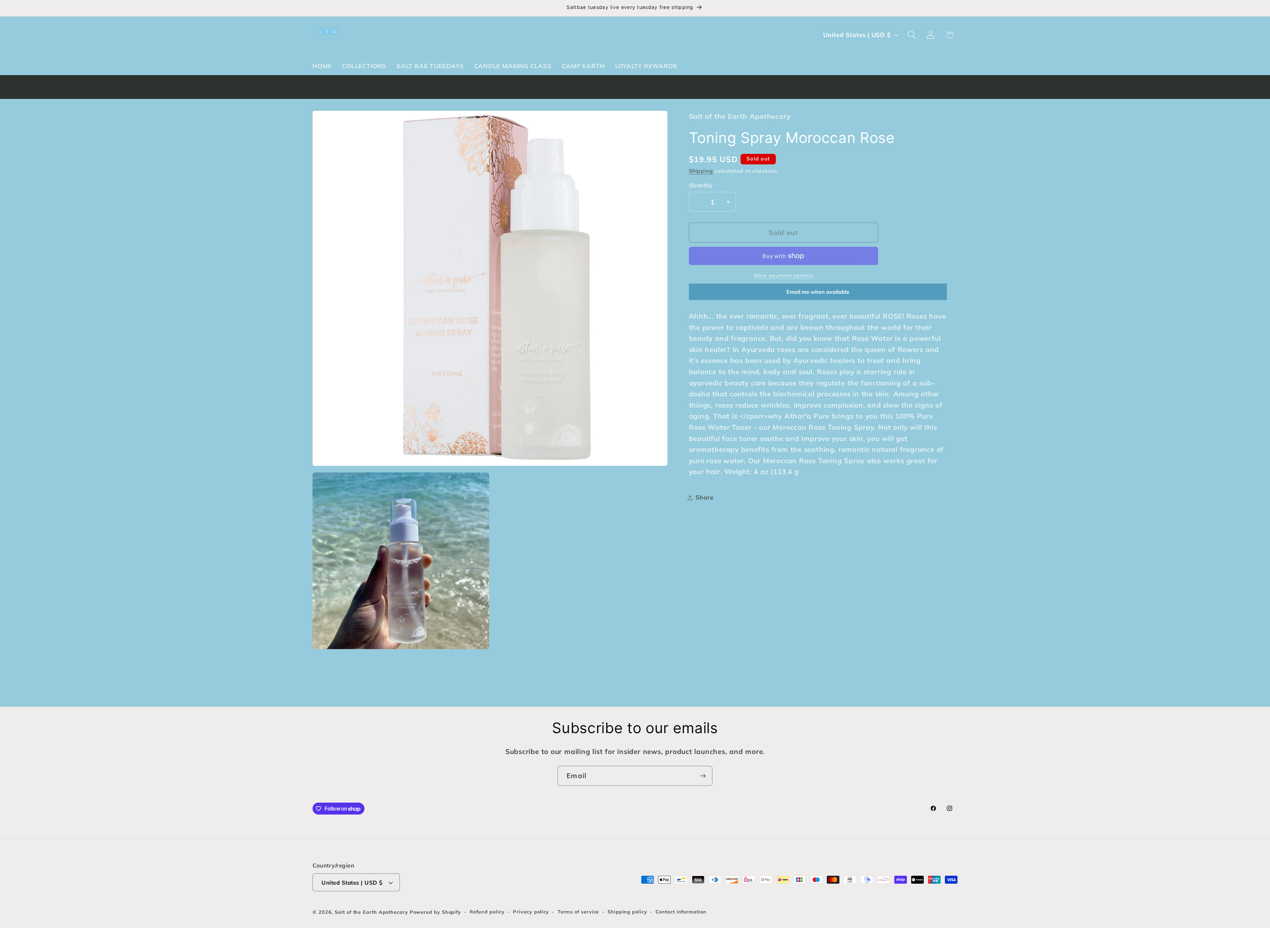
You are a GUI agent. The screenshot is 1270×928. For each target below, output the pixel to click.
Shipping (701, 170)
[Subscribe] (702, 776)
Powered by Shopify (435, 912)
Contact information (681, 912)
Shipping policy (627, 912)
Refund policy (487, 912)
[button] (912, 34)
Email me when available (817, 291)
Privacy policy (531, 912)
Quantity (701, 185)
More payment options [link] (783, 275)
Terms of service (578, 912)
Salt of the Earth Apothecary (372, 912)
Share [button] (705, 497)
